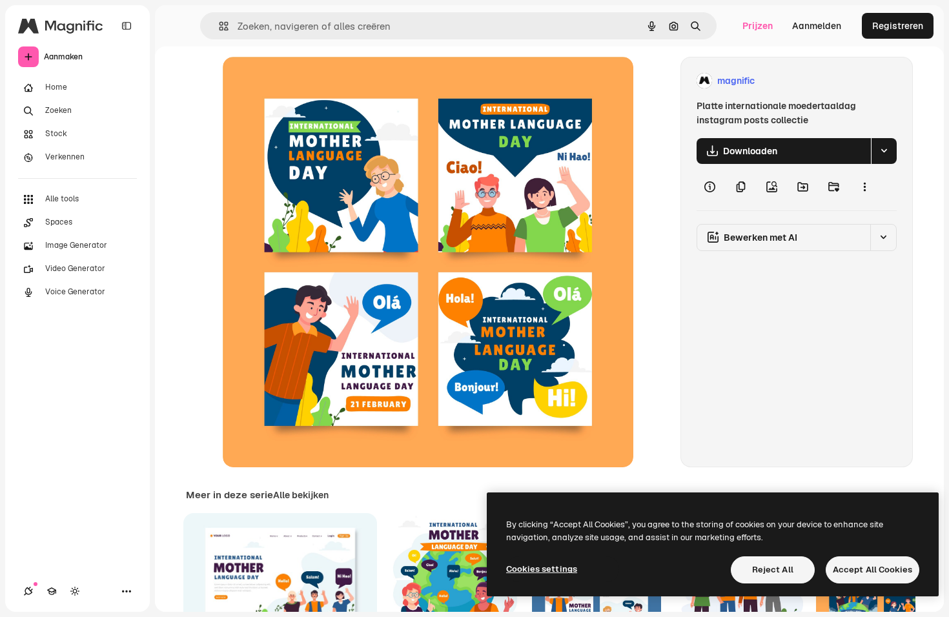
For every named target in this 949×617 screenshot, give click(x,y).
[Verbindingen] (28, 591)
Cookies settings (541, 568)
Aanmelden (816, 26)
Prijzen (757, 26)
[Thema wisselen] (75, 591)
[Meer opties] (864, 187)
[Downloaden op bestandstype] (884, 151)
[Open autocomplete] (218, 26)
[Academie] (51, 591)
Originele (307, 81)
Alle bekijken (301, 495)
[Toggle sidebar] (126, 25)
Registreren (897, 26)
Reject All (772, 569)
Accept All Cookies (872, 569)
